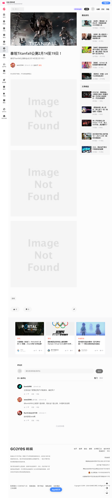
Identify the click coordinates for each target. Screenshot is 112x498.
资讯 (40, 65)
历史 (102, 9)
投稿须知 (32, 486)
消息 (107, 9)
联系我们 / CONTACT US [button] (18, 486)
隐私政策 (49, 486)
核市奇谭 (107, 449)
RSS (108, 451)
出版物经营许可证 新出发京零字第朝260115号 (96, 476)
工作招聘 (13, 488)
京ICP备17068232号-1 (103, 465)
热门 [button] (96, 378)
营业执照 (107, 457)
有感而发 (81, 338)
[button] (15, 309)
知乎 (75, 449)
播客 (90, 449)
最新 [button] (101, 378)
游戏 (13, 298)
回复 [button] (33, 394)
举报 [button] (37, 394)
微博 (80, 449)
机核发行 (102, 451)
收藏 (98, 9)
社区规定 (57, 486)
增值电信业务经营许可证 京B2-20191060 (98, 461)
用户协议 (40, 486)
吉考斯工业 (98, 449)
